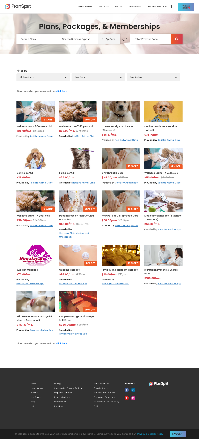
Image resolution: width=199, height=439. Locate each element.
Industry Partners (62, 397)
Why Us (119, 6)
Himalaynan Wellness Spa (30, 283)
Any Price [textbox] (80, 77)
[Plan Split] (18, 6)
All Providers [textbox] (27, 77)
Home (34, 383)
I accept (178, 434)
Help (33, 406)
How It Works (85, 6)
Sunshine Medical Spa (169, 229)
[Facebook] (127, 390)
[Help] (171, 7)
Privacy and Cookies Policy (106, 401)
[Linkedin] (133, 390)
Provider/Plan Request (104, 392)
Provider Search (101, 388)
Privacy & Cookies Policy (150, 433)
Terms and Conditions (104, 397)
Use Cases (104, 6)
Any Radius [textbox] (136, 77)
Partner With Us (156, 6)
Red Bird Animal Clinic (41, 136)
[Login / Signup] (186, 7)
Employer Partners (63, 392)
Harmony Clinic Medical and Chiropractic (74, 235)
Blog (33, 401)
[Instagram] (133, 398)
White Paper (135, 6)
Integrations (60, 401)
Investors (58, 406)
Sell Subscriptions (102, 383)
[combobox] (76, 39)
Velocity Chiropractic (126, 182)
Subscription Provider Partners (68, 388)
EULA (96, 406)
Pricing (57, 383)
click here (61, 91)
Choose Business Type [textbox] (74, 39)
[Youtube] (127, 398)
